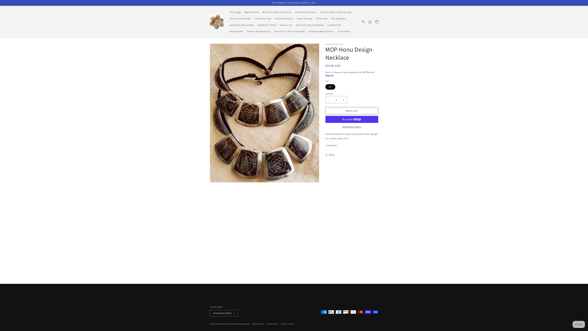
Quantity (329, 93)
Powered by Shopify (242, 324)
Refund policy (258, 324)
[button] (363, 21)
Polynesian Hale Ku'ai (225, 324)
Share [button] (332, 154)
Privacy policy (272, 324)
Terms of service (287, 324)
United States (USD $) (222, 313)
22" (330, 87)
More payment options (351, 127)
